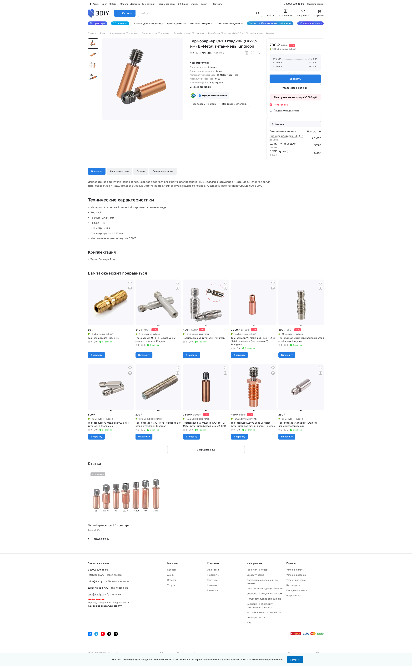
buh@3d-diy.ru (96, 594)
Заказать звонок (315, 4)
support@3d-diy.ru (98, 587)
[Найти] (258, 13)
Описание (96, 171)
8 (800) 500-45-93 (294, 3)
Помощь (291, 563)
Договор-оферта (256, 617)
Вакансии (212, 590)
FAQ (249, 622)
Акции (170, 574)
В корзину (96, 355)
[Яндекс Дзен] (109, 634)
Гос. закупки (293, 585)
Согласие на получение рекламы (265, 593)
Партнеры (212, 580)
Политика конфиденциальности (265, 588)
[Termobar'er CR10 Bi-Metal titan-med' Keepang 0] (142, 79)
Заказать (295, 78)
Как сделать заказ (296, 590)
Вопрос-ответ (293, 595)
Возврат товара (255, 574)
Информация (254, 563)
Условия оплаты (295, 569)
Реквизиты (213, 574)
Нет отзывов (205, 52)
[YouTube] (103, 634)
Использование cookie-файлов (264, 612)
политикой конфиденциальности (266, 659)
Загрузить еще (206, 449)
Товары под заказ (296, 580)
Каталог (171, 580)
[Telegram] (96, 634)
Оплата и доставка (163, 171)
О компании (213, 569)
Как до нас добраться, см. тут (105, 605)
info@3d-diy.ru (96, 574)
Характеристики (119, 171)
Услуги (171, 585)
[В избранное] (252, 53)
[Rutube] (116, 634)
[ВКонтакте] (90, 634)
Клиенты (212, 585)
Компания (213, 563)
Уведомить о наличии (295, 87)
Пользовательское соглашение (264, 598)
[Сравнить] (246, 53)
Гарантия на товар (257, 569)
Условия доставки (296, 574)
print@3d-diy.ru (96, 581)
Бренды (171, 569)
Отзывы (140, 171)
